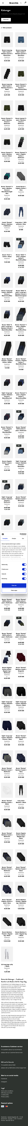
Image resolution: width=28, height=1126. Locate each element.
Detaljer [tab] (14, 538)
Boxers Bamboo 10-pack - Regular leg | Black (7, 934)
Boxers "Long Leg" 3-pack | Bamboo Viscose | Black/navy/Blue (7, 293)
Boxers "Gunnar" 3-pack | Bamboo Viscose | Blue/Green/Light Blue (7, 190)
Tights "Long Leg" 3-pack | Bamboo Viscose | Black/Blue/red (7, 396)
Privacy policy (5, 1096)
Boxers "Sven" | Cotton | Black (7, 255)
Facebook (4, 1078)
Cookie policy (5, 1094)
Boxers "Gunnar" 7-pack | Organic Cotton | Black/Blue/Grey (21, 327)
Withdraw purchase (6, 1093)
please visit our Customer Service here (11, 1052)
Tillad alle (14, 585)
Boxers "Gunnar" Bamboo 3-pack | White (7, 802)
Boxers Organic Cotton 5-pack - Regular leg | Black (21, 836)
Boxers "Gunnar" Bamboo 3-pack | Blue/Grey (21, 499)
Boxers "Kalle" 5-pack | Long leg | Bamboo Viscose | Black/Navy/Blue (7, 327)
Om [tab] (23, 538)
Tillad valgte (14, 590)
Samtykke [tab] (5, 538)
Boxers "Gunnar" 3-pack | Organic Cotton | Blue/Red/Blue (7, 430)
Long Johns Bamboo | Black (21, 801)
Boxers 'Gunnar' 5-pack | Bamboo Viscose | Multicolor (7, 121)
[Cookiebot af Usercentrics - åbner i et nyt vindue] (20, 534)
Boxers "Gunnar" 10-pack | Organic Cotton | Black (7, 360)
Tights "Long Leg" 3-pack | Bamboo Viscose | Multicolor (7, 500)
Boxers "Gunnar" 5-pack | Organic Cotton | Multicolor (21, 155)
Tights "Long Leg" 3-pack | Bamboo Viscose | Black (21, 703)
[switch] (24, 569)
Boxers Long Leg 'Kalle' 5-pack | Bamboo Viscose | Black (7, 87)
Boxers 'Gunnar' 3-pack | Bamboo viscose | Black (7, 154)
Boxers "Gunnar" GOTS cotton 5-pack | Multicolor (21, 429)
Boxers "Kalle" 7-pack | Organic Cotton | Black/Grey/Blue (21, 257)
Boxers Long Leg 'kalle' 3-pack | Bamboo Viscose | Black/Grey (7, 53)
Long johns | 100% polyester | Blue (21, 223)
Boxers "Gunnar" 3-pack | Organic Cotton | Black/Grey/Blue (21, 396)
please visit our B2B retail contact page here (13, 1068)
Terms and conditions (7, 1091)
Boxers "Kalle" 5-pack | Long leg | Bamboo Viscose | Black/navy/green (21, 293)
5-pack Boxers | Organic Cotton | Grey (21, 188)
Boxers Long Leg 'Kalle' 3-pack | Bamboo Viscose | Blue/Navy (21, 53)
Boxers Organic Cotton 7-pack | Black (7, 463)
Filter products (7, 27)
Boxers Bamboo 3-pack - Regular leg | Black (21, 934)
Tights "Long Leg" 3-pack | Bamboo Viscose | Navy (7, 737)
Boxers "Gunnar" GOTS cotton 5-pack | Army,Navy (21, 635)
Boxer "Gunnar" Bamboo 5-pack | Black (21, 869)
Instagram (4, 1081)
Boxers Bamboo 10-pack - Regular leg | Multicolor (21, 901)
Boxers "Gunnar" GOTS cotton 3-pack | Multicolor (7, 601)
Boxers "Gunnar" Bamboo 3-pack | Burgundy (21, 669)
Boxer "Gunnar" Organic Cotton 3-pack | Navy (7, 901)
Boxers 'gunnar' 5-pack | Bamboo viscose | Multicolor (21, 121)
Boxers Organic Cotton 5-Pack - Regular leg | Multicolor (7, 670)
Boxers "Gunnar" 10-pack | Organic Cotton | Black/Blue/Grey (21, 361)
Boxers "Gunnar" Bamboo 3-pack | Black (21, 737)
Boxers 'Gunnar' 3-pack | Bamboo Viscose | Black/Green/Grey (21, 87)
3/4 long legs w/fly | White (7, 965)
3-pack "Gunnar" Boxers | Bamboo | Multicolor (7, 224)
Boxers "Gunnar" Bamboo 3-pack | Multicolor (7, 770)
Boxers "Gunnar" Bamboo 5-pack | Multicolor (7, 869)
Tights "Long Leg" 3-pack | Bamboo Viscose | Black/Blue (21, 464)
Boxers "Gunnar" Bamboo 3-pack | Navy (21, 770)
